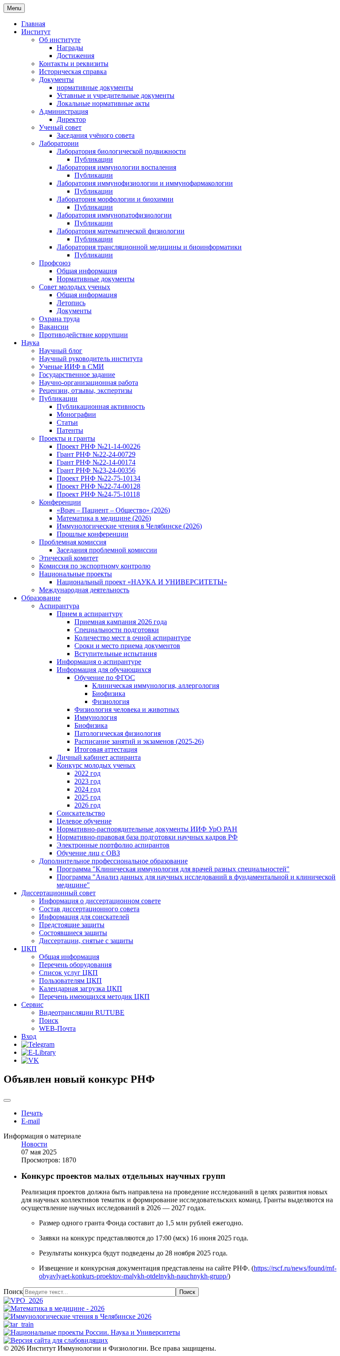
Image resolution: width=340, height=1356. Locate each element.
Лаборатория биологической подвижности (121, 151)
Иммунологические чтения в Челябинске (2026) (129, 526)
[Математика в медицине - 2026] (54, 1308)
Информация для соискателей (84, 917)
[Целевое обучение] (19, 1324)
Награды (70, 47)
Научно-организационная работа (88, 382)
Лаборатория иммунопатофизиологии (114, 215)
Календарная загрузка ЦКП (80, 988)
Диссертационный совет (58, 893)
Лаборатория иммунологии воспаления (116, 167)
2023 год (87, 781)
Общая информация (87, 271)
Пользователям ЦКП (70, 980)
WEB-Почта (57, 1028)
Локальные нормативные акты (103, 103)
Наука (30, 342)
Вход (28, 1036)
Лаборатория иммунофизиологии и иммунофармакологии (145, 183)
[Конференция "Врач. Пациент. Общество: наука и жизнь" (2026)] (23, 1300)
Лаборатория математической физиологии (121, 231)
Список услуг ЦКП (68, 972)
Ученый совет (60, 127)
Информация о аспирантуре (99, 661)
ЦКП (29, 948)
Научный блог (60, 350)
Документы (56, 79)
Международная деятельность (84, 590)
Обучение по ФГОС (104, 677)
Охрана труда (59, 318)
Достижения (75, 55)
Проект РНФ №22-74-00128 (98, 486)
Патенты (70, 430)
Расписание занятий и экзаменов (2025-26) (139, 741)
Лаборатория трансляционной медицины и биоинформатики (149, 247)
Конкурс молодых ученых (96, 765)
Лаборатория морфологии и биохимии (115, 199)
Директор (71, 119)
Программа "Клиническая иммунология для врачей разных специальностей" (173, 869)
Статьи (67, 422)
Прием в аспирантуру (90, 614)
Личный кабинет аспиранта (99, 757)
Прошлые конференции (92, 534)
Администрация (63, 111)
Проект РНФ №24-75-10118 (98, 494)
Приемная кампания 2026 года (120, 622)
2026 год (87, 805)
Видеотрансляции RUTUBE (81, 1012)
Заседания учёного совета (96, 135)
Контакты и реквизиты (73, 63)
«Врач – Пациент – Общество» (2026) (113, 510)
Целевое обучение (84, 821)
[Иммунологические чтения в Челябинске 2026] (77, 1316)
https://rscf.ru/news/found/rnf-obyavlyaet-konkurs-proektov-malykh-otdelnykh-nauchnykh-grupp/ (187, 1272)
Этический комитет (68, 558)
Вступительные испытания (115, 653)
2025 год (87, 797)
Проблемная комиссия (72, 542)
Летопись (71, 303)
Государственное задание (77, 374)
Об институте (60, 39)
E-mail (30, 1121)
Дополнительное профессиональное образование (113, 861)
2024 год (87, 789)
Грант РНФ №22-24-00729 (96, 454)
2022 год (87, 773)
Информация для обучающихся (104, 669)
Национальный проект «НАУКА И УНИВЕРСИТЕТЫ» (142, 582)
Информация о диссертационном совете (100, 901)
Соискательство (81, 813)
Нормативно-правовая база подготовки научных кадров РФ (147, 837)
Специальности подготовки (116, 629)
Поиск (48, 1020)
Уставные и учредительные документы (115, 95)
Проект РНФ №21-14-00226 (98, 446)
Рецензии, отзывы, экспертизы (85, 390)
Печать (31, 1113)
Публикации (93, 159)
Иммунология (95, 717)
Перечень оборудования (75, 964)
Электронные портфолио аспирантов (113, 845)
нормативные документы (95, 87)
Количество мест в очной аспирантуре (132, 637)
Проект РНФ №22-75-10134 (98, 478)
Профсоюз (54, 263)
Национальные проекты (75, 574)
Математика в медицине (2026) (104, 518)
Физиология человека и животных (126, 709)
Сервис (32, 1004)
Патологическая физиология (117, 733)
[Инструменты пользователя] (7, 1100)
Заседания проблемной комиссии (107, 550)
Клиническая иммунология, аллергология (155, 685)
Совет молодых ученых (74, 287)
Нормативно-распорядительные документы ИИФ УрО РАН (147, 829)
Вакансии (54, 326)
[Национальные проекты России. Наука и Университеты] (92, 1332)
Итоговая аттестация (105, 749)
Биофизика (108, 693)
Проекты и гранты (67, 438)
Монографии (76, 414)
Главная (33, 23)
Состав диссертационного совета (89, 909)
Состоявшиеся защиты (73, 932)
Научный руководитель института (91, 358)
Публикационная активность (101, 406)
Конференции (60, 502)
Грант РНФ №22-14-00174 (96, 462)
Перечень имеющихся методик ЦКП (94, 996)
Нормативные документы (96, 279)
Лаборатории (59, 143)
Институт (35, 31)
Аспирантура (59, 606)
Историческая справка (73, 71)
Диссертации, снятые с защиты (86, 940)
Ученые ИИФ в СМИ (71, 366)
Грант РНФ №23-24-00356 (96, 470)
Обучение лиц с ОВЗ (88, 853)
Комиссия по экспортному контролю (95, 566)
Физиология (110, 701)
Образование (41, 598)
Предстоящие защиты (71, 925)
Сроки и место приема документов (127, 645)
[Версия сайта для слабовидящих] (56, 1340)
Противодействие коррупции (83, 334)
